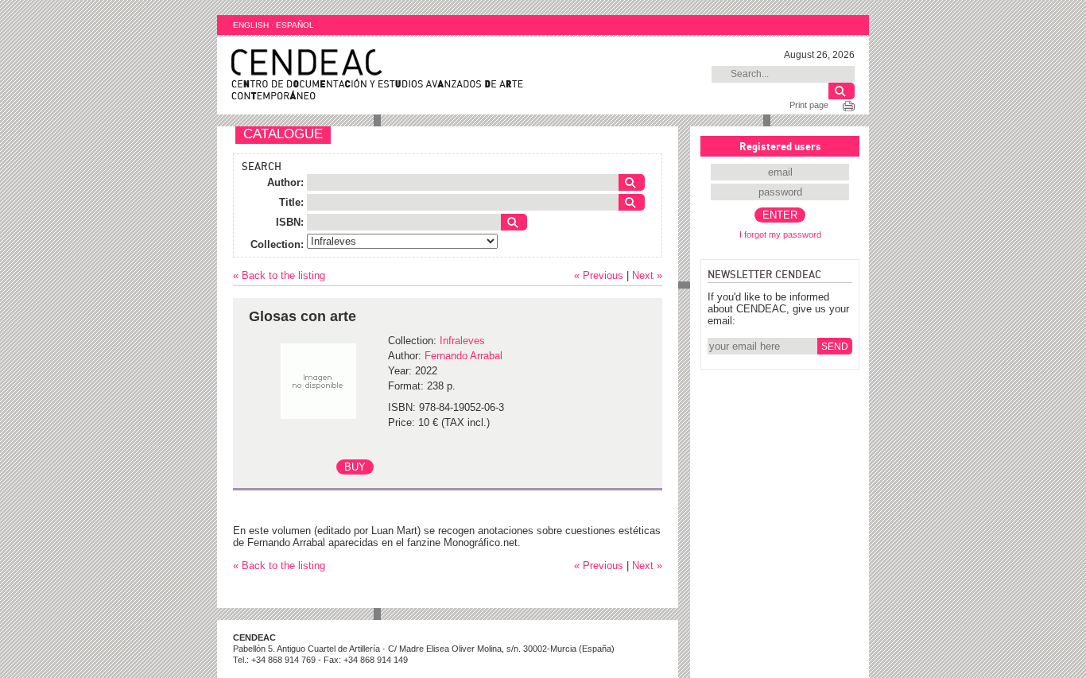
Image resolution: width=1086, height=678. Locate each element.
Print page (808, 105)
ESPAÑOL (295, 25)
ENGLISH (251, 25)
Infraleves (462, 341)
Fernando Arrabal (463, 356)
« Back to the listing (279, 275)
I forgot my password (780, 234)
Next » (647, 275)
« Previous (598, 275)
